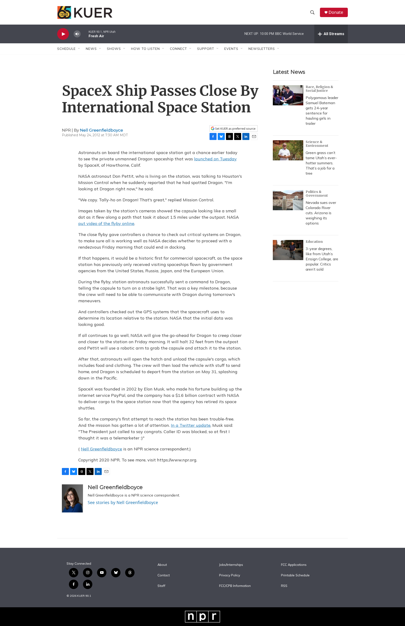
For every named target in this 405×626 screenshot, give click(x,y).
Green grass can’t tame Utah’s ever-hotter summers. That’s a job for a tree (321, 163)
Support (205, 49)
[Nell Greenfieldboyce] (72, 498)
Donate (336, 12)
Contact (164, 575)
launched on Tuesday (215, 159)
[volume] (77, 34)
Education (314, 241)
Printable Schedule (295, 575)
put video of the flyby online (106, 223)
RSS (284, 586)
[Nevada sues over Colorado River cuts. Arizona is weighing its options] (288, 200)
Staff (161, 586)
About (162, 565)
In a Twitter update (190, 425)
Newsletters (261, 49)
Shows (114, 49)
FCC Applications (294, 565)
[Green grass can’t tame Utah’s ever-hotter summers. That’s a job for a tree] (288, 150)
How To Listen (145, 49)
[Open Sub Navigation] (79, 49)
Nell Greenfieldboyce (101, 130)
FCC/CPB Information (235, 586)
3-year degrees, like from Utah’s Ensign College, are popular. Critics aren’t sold (322, 259)
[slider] (84, 33)
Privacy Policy (229, 575)
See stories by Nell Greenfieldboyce (123, 502)
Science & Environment (317, 144)
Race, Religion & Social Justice (319, 89)
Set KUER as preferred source (234, 129)
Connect (178, 49)
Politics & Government (317, 194)
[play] (63, 34)
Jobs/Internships (231, 565)
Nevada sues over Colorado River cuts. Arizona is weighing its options (321, 212)
